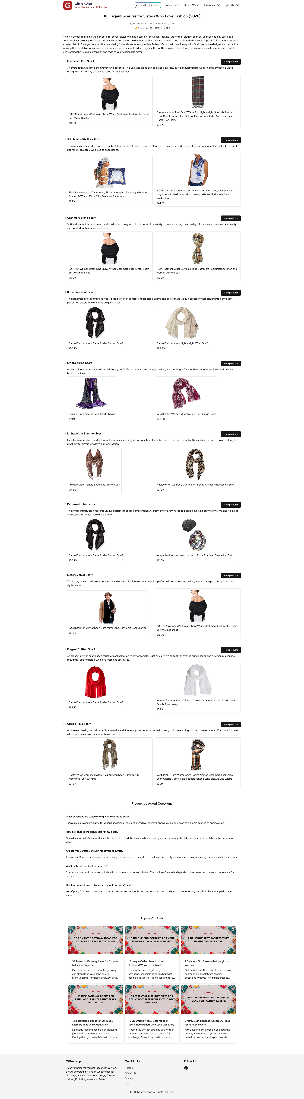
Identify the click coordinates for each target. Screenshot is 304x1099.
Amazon (129, 1078)
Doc (127, 1083)
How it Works (191, 4)
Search (129, 1067)
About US (130, 1072)
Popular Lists (172, 4)
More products (231, 61)
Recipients (209, 5)
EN (232, 5)
